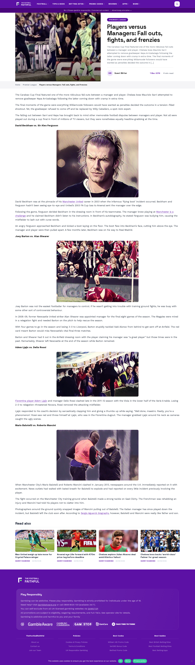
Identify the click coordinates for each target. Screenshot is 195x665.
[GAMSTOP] (82, 624)
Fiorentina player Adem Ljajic (31, 400)
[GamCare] (102, 624)
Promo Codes (96, 4)
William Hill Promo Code (118, 642)
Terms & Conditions (76, 646)
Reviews (113, 4)
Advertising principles (121, 10)
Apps (124, 4)
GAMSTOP (93, 608)
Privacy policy (140, 661)
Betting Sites (76, 4)
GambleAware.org (47, 604)
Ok (120, 661)
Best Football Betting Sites (160, 646)
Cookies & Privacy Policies (77, 642)
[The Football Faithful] (23, 4)
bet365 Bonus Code (118, 646)
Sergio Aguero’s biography (95, 513)
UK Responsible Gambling (77, 650)
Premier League (117, 20)
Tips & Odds (58, 4)
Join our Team (35, 650)
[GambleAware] (40, 624)
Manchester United (72, 201)
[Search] (177, 4)
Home (17, 85)
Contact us (35, 646)
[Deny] (191, 661)
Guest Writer (120, 73)
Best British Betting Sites (160, 642)
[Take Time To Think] (124, 624)
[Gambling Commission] (63, 624)
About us (35, 642)
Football (42, 4)
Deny (128, 661)
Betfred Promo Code (118, 650)
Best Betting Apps (160, 650)
